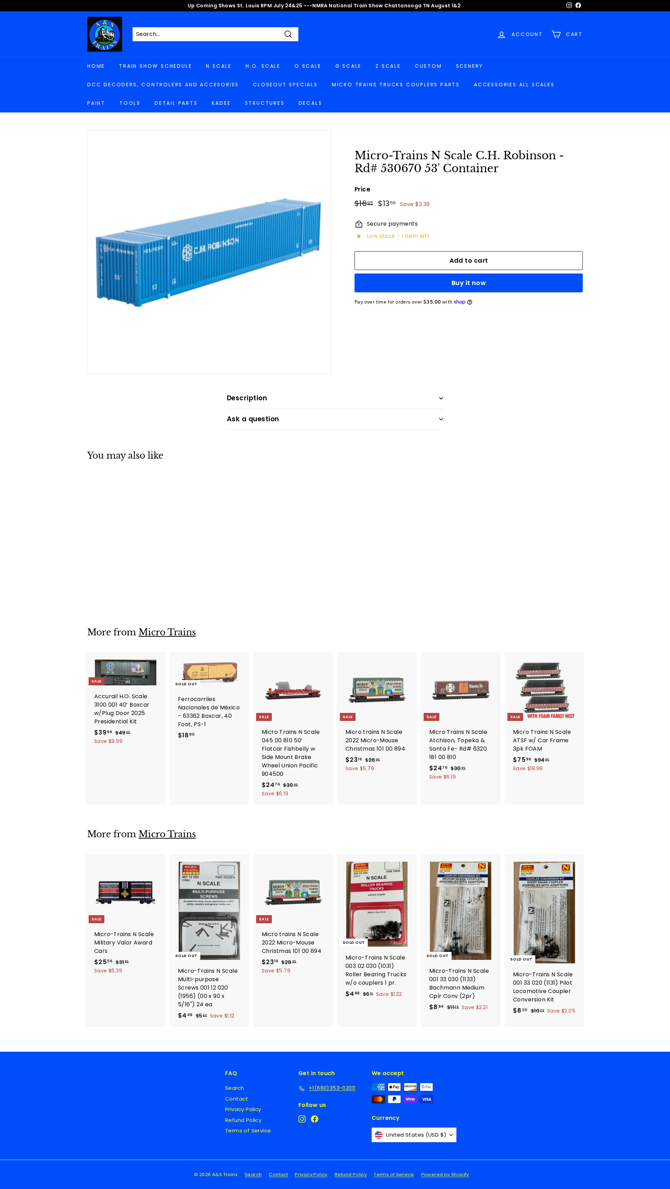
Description (247, 398)
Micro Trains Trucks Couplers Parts (396, 84)
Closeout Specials (285, 84)
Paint (96, 103)
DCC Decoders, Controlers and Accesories (163, 84)
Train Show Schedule (155, 66)
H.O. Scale (263, 66)
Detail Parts (176, 103)
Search (234, 1088)
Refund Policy (243, 1120)
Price (362, 189)
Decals (310, 103)
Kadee (221, 103)
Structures (265, 103)
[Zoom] (209, 252)
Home (96, 66)
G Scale (348, 66)
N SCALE (219, 66)
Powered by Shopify (445, 1174)
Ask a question (253, 419)
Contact (236, 1098)
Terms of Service (248, 1130)
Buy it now (469, 282)
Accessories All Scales (514, 84)
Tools (130, 103)
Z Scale (388, 66)
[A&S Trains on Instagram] (302, 1119)
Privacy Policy (243, 1109)
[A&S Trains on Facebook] (314, 1119)
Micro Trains (167, 632)
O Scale (308, 66)
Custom (428, 66)
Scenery (470, 66)
